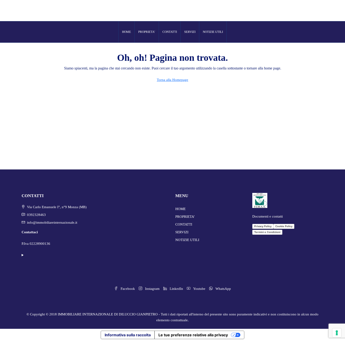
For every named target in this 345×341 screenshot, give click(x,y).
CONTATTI (169, 32)
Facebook (127, 289)
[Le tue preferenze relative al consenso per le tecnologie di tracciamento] (336, 332)
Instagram (152, 289)
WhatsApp (223, 289)
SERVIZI (190, 32)
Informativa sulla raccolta (128, 335)
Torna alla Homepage (172, 80)
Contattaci (30, 232)
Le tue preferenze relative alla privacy (193, 335)
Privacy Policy (263, 226)
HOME (126, 32)
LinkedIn (176, 289)
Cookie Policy (283, 226)
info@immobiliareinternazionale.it (52, 222)
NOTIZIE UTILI (213, 32)
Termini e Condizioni (267, 232)
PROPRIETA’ (146, 32)
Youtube (198, 289)
